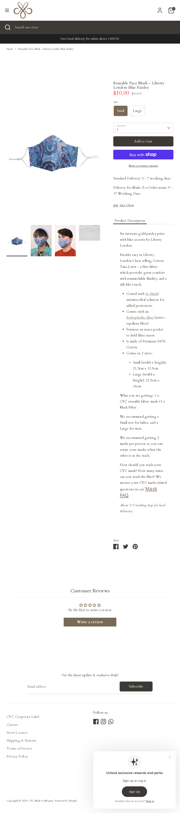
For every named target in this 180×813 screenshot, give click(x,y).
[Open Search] (7, 27)
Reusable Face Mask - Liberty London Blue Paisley (46, 49)
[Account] (159, 9)
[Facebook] (96, 721)
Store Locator (17, 732)
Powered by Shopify (66, 800)
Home (10, 49)
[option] (53, 153)
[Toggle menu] (7, 10)
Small (120, 111)
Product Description (130, 220)
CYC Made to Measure (40, 800)
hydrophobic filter (140, 317)
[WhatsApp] (110, 721)
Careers (12, 724)
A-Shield (152, 294)
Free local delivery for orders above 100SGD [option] (90, 39)
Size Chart (127, 205)
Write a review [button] (90, 622)
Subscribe (136, 686)
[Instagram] (103, 721)
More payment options (143, 166)
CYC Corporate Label (23, 717)
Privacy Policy (17, 756)
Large (137, 111)
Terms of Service (19, 748)
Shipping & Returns (22, 740)
